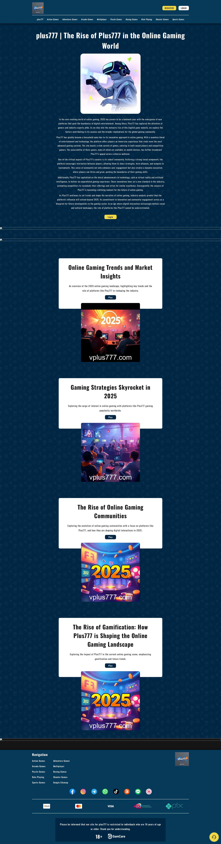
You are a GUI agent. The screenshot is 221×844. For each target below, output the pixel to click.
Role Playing (146, 19)
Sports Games (178, 19)
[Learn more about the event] (110, 228)
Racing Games (132, 19)
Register (169, 8)
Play (110, 297)
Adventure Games (69, 19)
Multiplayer (102, 19)
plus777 (40, 19)
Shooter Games (162, 19)
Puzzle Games (116, 19)
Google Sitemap (60, 782)
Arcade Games (87, 19)
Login (184, 8)
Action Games (53, 19)
